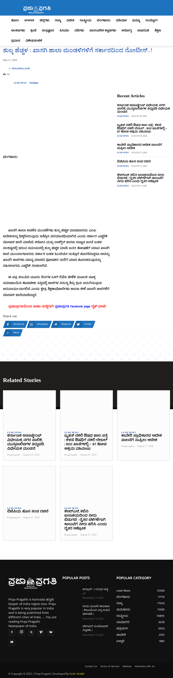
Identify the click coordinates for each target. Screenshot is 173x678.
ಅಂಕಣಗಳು (18, 30)
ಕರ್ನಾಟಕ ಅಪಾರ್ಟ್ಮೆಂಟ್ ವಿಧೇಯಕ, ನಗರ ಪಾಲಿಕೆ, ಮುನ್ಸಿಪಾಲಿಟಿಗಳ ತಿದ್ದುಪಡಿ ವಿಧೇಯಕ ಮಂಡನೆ (143, 109)
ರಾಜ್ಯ (58, 20)
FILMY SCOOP (76, 674)
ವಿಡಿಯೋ (121, 20)
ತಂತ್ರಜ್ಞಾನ (48, 30)
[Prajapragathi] (5, 69)
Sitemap (127, 667)
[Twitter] (31, 632)
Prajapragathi (21, 69)
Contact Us (91, 667)
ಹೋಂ (15, 20)
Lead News (20, 83)
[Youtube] (11, 642)
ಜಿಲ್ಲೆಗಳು (44, 20)
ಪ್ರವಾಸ (15, 40)
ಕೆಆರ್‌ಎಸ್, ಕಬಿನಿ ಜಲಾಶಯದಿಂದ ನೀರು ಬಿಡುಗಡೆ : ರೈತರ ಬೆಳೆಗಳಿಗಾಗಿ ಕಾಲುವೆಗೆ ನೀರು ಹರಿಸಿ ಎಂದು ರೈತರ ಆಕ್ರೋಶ (140, 178)
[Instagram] (21, 632)
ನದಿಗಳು (79, 30)
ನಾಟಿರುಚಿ (143, 30)
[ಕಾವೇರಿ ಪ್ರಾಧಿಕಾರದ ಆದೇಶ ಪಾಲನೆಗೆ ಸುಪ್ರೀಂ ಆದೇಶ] (144, 409)
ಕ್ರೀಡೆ (33, 30)
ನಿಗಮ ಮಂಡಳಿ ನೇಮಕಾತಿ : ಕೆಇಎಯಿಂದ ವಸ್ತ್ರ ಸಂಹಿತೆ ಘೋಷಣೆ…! (96, 610)
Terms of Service (109, 667)
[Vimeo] (41, 632)
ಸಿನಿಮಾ (64, 30)
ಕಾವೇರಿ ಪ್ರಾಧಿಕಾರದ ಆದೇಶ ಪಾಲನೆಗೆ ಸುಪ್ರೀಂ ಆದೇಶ (139, 147)
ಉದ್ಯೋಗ (151, 20)
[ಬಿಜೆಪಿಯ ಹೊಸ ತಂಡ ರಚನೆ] (29, 484)
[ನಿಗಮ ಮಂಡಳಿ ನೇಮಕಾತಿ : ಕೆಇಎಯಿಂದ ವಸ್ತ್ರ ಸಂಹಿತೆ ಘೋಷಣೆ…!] (70, 611)
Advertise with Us (144, 667)
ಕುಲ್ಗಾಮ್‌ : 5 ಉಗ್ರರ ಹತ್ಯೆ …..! (95, 591)
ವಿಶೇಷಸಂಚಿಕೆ (34, 40)
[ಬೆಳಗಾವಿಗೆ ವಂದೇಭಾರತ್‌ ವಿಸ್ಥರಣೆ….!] (70, 631)
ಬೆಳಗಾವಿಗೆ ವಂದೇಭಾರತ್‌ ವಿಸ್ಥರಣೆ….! (95, 628)
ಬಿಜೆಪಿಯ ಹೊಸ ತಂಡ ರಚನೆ (134, 161)
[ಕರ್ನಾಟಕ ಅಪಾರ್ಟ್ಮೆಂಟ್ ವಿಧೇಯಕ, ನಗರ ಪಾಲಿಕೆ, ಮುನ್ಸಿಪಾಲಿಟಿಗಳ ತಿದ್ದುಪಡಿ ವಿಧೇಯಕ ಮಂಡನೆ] (29, 409)
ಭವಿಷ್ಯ (136, 20)
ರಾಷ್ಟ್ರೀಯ (85, 20)
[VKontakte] (50, 632)
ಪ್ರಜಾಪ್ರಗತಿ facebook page (72, 306)
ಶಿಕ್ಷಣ (158, 30)
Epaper (29, 20)
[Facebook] (11, 632)
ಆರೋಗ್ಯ (127, 30)
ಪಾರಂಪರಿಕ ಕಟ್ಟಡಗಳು (102, 30)
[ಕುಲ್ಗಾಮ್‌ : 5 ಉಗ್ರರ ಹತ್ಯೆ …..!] (70, 593)
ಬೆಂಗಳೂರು (103, 20)
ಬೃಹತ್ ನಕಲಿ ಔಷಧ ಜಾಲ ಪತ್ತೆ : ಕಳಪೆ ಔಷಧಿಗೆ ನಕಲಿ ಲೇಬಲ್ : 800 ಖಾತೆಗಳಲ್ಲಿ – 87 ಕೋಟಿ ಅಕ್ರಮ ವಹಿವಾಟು (142, 128)
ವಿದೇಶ (70, 20)
